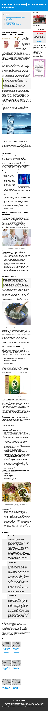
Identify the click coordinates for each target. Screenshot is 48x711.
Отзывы (8, 25)
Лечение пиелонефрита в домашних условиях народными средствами (24, 186)
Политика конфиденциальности (33, 706)
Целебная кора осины (11, 23)
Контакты (4, 706)
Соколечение (9, 19)
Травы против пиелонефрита (13, 24)
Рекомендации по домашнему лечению (16, 20)
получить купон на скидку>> (39, 40)
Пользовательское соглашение (16, 706)
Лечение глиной (10, 22)
